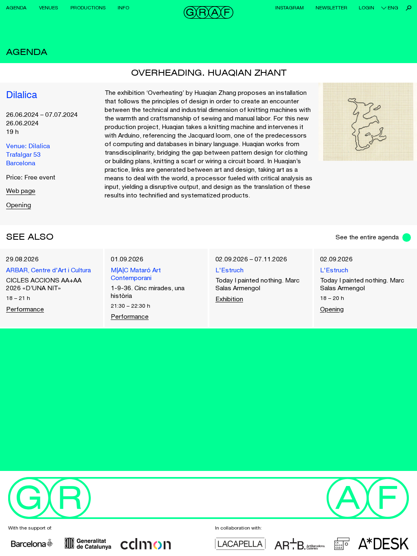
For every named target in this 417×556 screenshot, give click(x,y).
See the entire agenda (367, 237)
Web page (20, 191)
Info (123, 8)
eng (393, 8)
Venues (48, 8)
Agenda (16, 8)
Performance (25, 309)
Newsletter (331, 8)
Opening (18, 205)
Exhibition (229, 298)
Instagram (289, 8)
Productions (87, 8)
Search (408, 8)
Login (366, 8)
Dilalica (21, 96)
